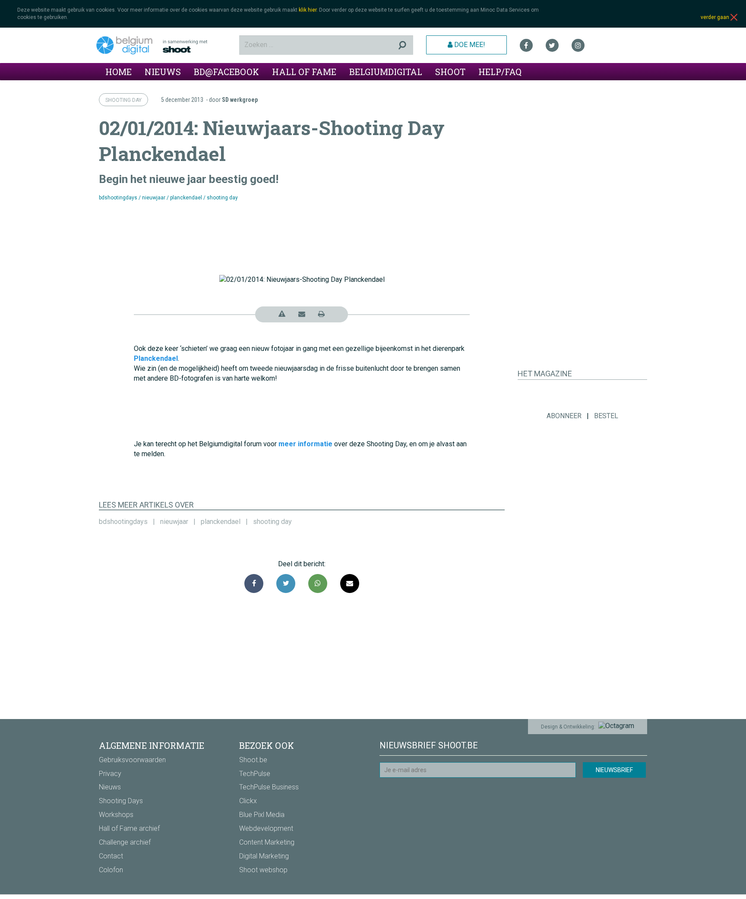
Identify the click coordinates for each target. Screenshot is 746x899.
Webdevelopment (266, 828)
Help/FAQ (500, 71)
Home (118, 71)
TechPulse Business (269, 787)
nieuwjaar (153, 198)
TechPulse (254, 774)
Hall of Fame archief (129, 828)
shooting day (222, 198)
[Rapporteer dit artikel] (281, 314)
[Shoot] (198, 46)
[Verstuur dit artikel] (301, 314)
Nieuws (163, 71)
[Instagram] (578, 45)
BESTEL (606, 416)
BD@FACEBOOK (226, 71)
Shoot (450, 71)
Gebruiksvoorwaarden (132, 760)
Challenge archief (125, 842)
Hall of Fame (304, 71)
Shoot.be (253, 760)
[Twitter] (552, 45)
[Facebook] (526, 45)
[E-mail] (349, 583)
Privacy (110, 774)
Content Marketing (266, 842)
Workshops (116, 815)
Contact (111, 856)
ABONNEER (564, 416)
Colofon (111, 870)
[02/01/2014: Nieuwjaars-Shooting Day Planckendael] (317, 583)
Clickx (248, 801)
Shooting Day (123, 100)
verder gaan (715, 17)
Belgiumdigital (385, 71)
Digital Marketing (264, 856)
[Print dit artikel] (321, 314)
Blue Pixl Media (261, 815)
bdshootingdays (118, 198)
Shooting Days (121, 801)
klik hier (307, 10)
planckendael (186, 198)
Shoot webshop (263, 870)
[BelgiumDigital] (127, 45)
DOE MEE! (468, 45)
